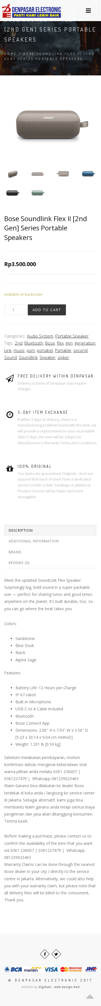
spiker (63, 357)
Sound (10, 357)
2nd (18, 343)
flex (60, 343)
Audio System (40, 336)
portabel (45, 350)
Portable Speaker (72, 336)
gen (69, 343)
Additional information (34, 541)
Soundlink (28, 357)
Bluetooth (33, 343)
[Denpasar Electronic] (19, 10)
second (80, 350)
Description (21, 530)
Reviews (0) (19, 562)
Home (10, 54)
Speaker (48, 357)
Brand (15, 552)
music (19, 350)
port (31, 350)
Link (8, 350)
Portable (63, 350)
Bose (50, 343)
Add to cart (47, 309)
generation (85, 343)
